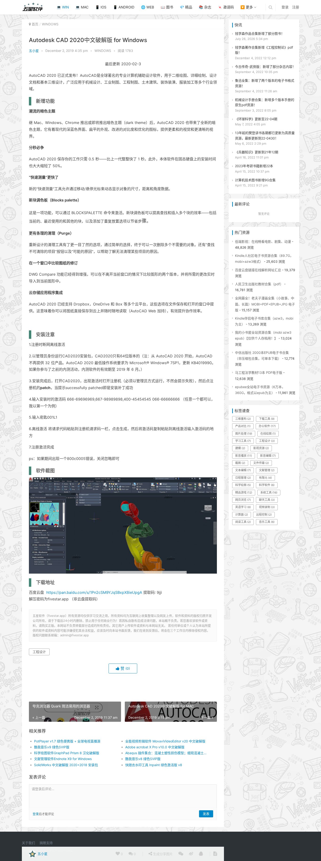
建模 (240, 448)
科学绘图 (243, 485)
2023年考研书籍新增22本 (254, 166)
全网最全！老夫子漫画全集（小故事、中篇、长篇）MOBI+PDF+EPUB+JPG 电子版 (265, 304)
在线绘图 (268, 433)
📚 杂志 (205, 7)
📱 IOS (100, 7)
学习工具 (243, 441)
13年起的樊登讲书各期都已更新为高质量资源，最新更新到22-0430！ (265, 135)
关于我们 (28, 843)
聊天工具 (267, 500)
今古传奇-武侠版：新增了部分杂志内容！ (265, 67)
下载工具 (266, 419)
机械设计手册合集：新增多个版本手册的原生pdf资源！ (264, 102)
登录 (285, 7)
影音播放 (243, 455)
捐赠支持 (46, 843)
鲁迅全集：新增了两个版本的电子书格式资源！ (264, 83)
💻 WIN (63, 7)
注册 (295, 7)
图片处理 (243, 433)
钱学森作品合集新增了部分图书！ (259, 33)
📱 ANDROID (123, 7)
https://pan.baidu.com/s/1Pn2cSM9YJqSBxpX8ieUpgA (94, 592)
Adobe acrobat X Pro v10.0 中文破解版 (154, 747)
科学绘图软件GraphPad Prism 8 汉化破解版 (66, 753)
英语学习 (243, 507)
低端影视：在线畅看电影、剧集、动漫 (263, 241)
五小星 (34, 51)
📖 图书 (167, 7)
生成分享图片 (162, 854)
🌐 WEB (147, 7)
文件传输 (261, 463)
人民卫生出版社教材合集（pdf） (259, 284)
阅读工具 (243, 522)
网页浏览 (243, 500)
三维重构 (243, 419)
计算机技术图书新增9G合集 (255, 180)
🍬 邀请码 (226, 7)
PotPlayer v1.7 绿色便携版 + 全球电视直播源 (67, 741)
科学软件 (266, 485)
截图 (240, 463)
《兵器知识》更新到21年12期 (256, 152)
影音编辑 (268, 455)
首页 (35, 24)
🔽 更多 (246, 7)
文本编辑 (243, 470)
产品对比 (243, 426)
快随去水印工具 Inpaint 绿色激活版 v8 (153, 765)
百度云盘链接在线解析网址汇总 (258, 270)
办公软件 (267, 426)
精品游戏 (243, 492)
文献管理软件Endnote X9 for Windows (63, 759)
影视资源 (261, 448)
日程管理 (243, 477)
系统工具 (268, 492)
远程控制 (264, 514)
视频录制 (267, 507)
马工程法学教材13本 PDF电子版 (258, 373)
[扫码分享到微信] (181, 853)
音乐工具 (266, 522)
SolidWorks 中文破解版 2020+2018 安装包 (66, 765)
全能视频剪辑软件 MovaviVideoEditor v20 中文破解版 (165, 741)
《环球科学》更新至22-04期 (256, 119)
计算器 (241, 514)
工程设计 (39, 652)
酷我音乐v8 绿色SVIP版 (142, 759)
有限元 (265, 477)
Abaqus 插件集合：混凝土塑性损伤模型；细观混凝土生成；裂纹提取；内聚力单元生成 (166, 753)
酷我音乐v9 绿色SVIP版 (51, 747)
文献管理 (266, 470)
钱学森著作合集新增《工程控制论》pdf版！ (264, 49)
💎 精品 (186, 7)
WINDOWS (50, 24)
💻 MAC (82, 7)
